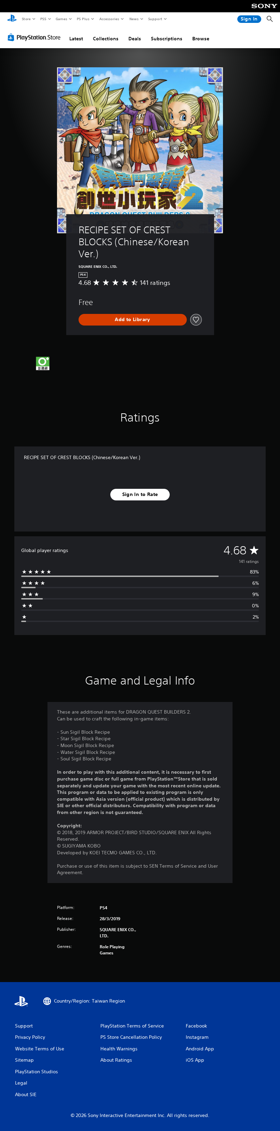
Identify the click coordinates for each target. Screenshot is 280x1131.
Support (155, 18)
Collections (105, 39)
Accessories (109, 18)
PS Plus (82, 18)
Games (61, 18)
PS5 (43, 18)
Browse (200, 39)
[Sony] (264, 11)
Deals (134, 39)
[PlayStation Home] (12, 19)
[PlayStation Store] (35, 37)
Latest (76, 39)
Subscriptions (166, 39)
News (134, 18)
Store (26, 18)
